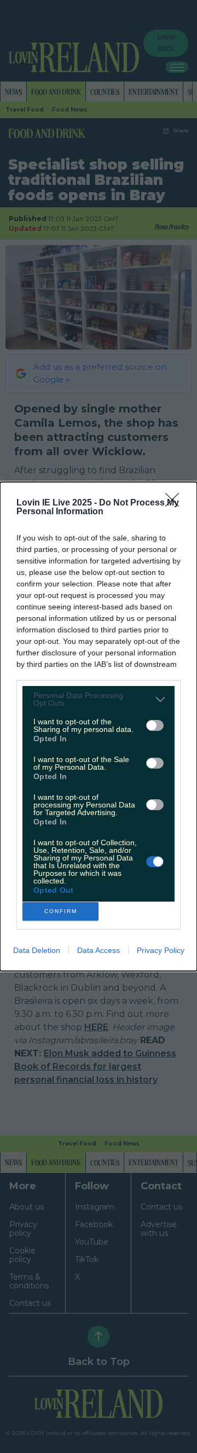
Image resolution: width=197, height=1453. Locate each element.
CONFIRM (60, 911)
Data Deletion (36, 950)
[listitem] (98, 699)
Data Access (98, 950)
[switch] (155, 725)
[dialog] (98, 726)
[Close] (175, 503)
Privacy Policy (160, 950)
